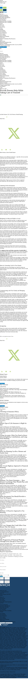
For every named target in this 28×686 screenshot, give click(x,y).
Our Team (2, 25)
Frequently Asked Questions (6, 601)
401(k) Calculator (3, 43)
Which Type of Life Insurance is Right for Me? (13, 424)
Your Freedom (3, 35)
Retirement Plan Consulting (5, 21)
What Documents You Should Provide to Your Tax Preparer (13, 497)
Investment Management (5, 17)
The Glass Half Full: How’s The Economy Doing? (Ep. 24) (12, 395)
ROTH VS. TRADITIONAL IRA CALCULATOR (11, 44)
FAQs (1, 28)
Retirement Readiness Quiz (5, 42)
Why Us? (2, 24)
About (1, 23)
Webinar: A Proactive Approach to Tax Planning (12, 511)
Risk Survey (2, 41)
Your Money (2, 30)
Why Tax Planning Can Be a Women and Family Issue (13, 452)
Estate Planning (3, 18)
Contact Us (2, 383)
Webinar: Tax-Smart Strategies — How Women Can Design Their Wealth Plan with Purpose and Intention (14, 481)
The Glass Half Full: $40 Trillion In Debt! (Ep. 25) (10, 392)
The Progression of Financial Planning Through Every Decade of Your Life (12, 540)
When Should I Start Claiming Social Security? (9, 388)
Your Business (3, 31)
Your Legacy (2, 34)
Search (1, 0)
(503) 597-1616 (3, 1)
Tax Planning (2, 19)
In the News (2, 37)
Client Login (2, 2)
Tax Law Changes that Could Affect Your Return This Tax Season (13, 526)
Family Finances (3, 376)
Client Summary (9, 622)
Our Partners (2, 600)
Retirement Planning (4, 16)
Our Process (2, 27)
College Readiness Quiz (5, 45)
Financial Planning (4, 15)
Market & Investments (4, 36)
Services (1, 14)
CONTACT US (3, 47)
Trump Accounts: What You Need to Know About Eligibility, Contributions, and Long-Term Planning (13, 436)
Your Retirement (3, 32)
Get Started (2, 405)
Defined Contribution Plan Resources (7, 38)
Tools (1, 39)
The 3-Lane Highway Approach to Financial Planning (14, 466)
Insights (1, 29)
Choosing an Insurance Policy (9, 411)
